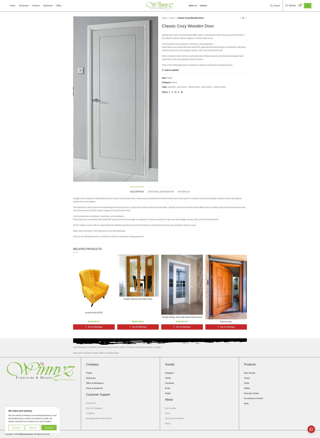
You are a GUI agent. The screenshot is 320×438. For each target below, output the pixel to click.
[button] (311, 429)
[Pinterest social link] (175, 92)
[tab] (137, 190)
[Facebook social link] (169, 92)
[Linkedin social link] (178, 92)
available (172, 87)
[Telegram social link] (182, 92)
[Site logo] (160, 5)
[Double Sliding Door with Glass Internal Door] (182, 285)
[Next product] (245, 18)
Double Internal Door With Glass (138, 299)
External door (226, 322)
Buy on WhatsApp (95, 327)
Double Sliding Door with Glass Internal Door (182, 317)
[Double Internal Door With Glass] (138, 276)
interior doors (194, 87)
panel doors (206, 87)
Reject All (32, 428)
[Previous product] (240, 18)
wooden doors (219, 87)
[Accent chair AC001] (94, 282)
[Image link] (41, 371)
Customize (16, 428)
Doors (172, 18)
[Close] (58, 407)
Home (164, 18)
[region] (32, 420)
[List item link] (120, 373)
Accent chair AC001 (94, 313)
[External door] (226, 287)
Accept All (49, 428)
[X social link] (172, 92)
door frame (182, 87)
